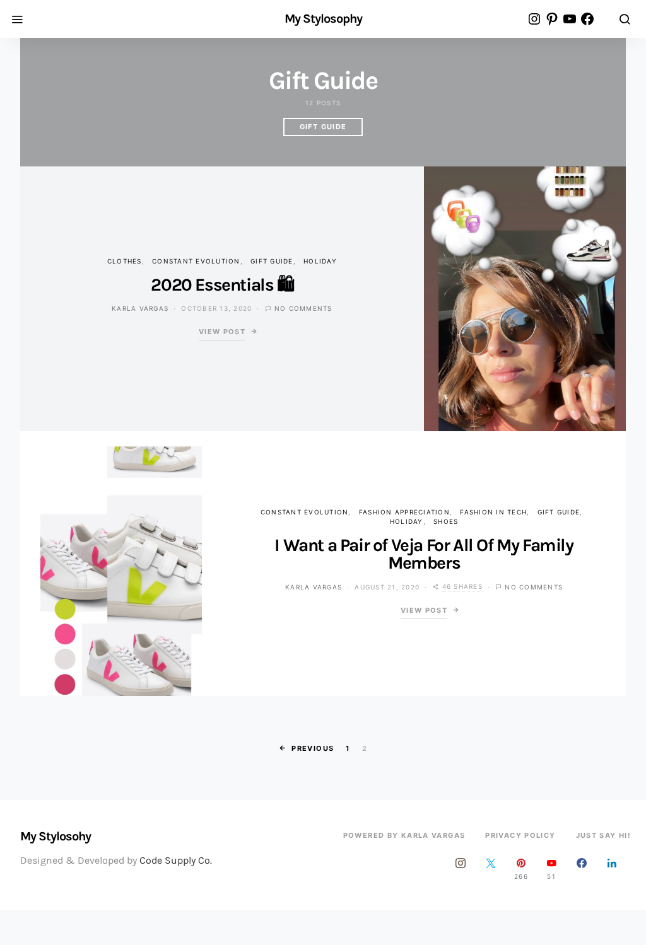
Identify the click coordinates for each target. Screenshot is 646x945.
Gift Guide (323, 126)
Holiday (320, 261)
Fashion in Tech (493, 512)
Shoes (445, 521)
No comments (303, 308)
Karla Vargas (140, 308)
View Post (222, 331)
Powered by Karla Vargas (404, 835)
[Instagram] (460, 868)
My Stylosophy (323, 19)
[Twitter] (491, 868)
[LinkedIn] (612, 868)
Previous (312, 748)
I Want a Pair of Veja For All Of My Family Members (423, 554)
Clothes (124, 261)
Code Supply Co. (175, 860)
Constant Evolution (196, 261)
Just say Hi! (603, 835)
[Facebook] (582, 868)
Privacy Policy (520, 835)
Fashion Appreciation (404, 512)
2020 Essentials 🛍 (222, 284)
